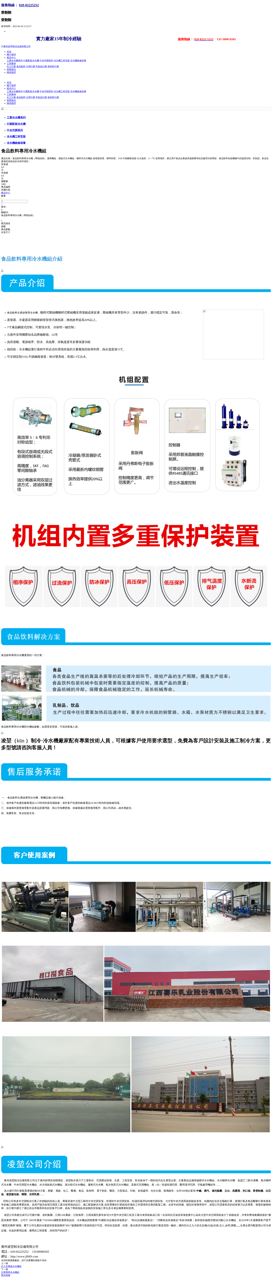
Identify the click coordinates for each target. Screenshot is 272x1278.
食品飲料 (21, 66)
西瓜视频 (5, 1275)
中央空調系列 (46, 60)
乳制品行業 (41, 66)
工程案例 (11, 63)
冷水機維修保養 (78, 60)
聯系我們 (11, 72)
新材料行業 (53, 66)
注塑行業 (30, 66)
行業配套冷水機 (31, 60)
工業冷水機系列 (15, 60)
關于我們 (11, 54)
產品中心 (11, 57)
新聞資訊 (11, 69)
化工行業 (11, 66)
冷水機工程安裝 (62, 60)
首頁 (9, 51)
